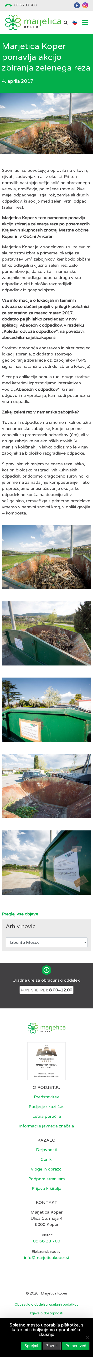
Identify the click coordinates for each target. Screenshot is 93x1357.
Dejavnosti (46, 1149)
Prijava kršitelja (46, 1188)
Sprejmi (31, 1345)
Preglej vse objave (20, 914)
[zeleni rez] (46, 633)
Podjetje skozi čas (46, 1106)
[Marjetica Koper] (33, 22)
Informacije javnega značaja (46, 1126)
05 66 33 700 (25, 5)
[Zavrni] (87, 1337)
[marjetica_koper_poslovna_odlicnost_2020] (46, 1060)
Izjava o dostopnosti (46, 1313)
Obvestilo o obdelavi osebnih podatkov (46, 1304)
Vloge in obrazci (46, 1169)
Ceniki (46, 1159)
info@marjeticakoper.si (46, 1257)
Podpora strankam (46, 1178)
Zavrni (51, 1345)
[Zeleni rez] (46, 862)
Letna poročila (46, 1116)
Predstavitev (46, 1097)
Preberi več (76, 1345)
